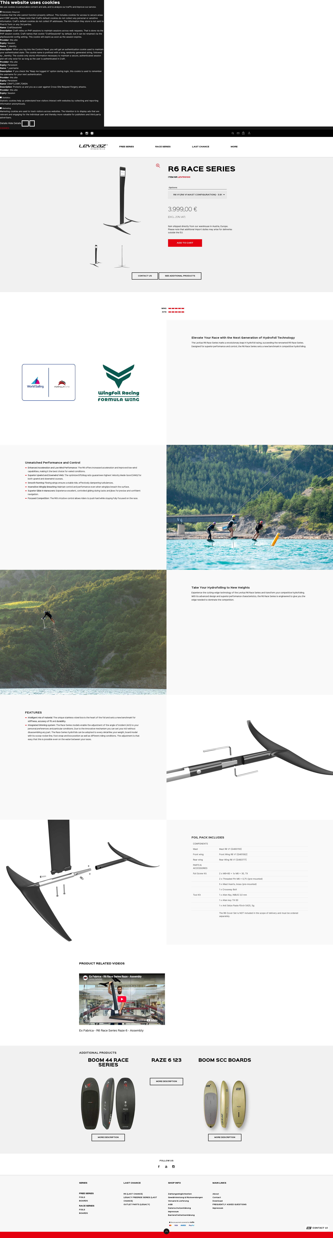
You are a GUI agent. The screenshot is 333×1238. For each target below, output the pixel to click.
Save (25, 123)
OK (32, 123)
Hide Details (14, 123)
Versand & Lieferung (178, 1201)
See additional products (180, 276)
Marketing (6, 108)
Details (3, 123)
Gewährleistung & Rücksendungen (185, 1197)
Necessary (11, 12)
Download (218, 1201)
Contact (217, 1197)
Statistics (6, 97)
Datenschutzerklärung (179, 1208)
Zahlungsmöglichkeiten (180, 1194)
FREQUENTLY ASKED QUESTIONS (229, 1204)
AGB (170, 1204)
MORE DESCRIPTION (108, 1137)
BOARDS (83, 1201)
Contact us (145, 276)
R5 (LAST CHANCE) (133, 1194)
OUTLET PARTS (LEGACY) (137, 1204)
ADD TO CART (185, 243)
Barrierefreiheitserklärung (181, 1215)
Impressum (173, 1211)
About (216, 1194)
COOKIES (4, 128)
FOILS (82, 1197)
